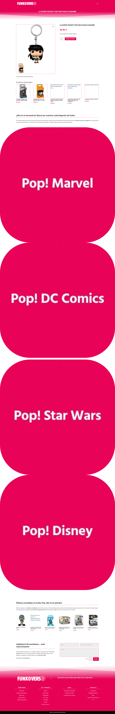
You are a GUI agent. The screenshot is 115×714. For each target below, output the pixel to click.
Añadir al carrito (70, 39)
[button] (53, 26)
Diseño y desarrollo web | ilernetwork (58, 712)
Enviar (96, 659)
